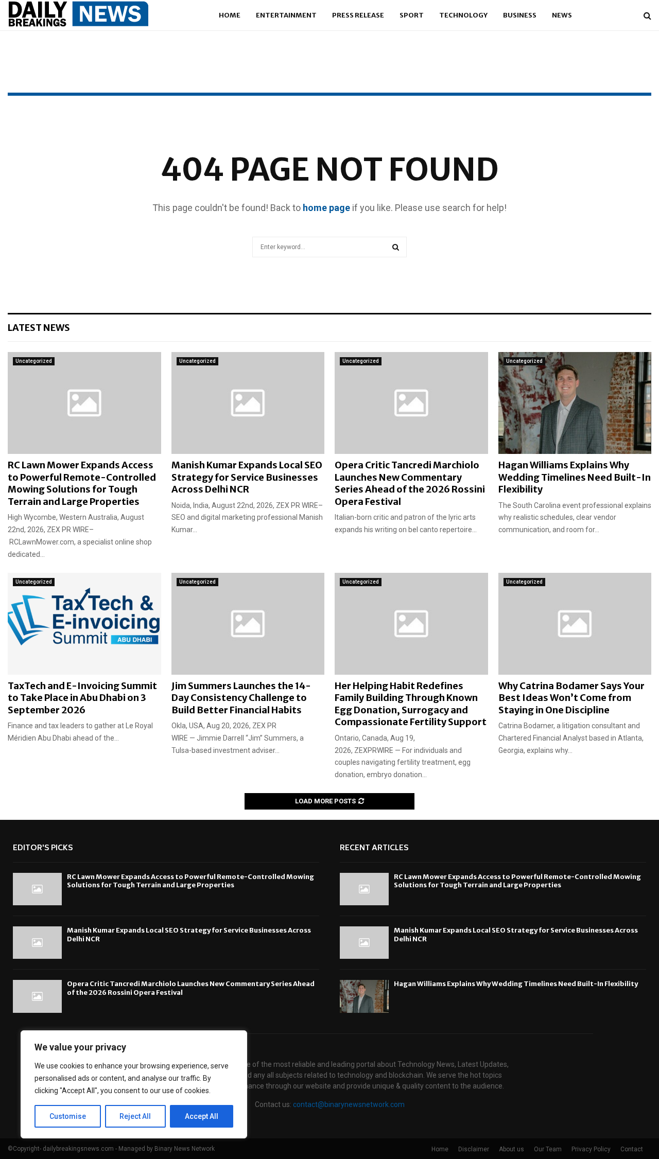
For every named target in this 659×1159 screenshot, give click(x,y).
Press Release (358, 15)
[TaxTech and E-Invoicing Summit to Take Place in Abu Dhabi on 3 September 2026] (84, 624)
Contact (631, 1149)
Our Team (548, 1149)
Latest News (39, 327)
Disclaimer (473, 1149)
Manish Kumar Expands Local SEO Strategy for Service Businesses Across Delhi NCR (246, 477)
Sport (412, 15)
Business (519, 15)
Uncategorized (33, 361)
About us (511, 1149)
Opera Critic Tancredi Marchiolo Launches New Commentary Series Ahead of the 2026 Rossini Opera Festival (410, 483)
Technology (463, 15)
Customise (67, 1116)
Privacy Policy (591, 1149)
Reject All (135, 1116)
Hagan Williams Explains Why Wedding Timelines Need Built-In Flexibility (574, 477)
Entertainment (286, 15)
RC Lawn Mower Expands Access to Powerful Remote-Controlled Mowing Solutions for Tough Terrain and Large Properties (82, 483)
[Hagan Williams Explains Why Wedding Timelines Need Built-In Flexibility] (575, 403)
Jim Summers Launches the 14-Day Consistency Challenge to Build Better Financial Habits (241, 698)
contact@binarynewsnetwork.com (349, 1104)
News (562, 15)
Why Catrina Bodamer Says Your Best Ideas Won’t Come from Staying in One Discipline (571, 698)
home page (326, 207)
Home (229, 15)
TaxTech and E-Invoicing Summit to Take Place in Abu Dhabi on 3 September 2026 (82, 698)
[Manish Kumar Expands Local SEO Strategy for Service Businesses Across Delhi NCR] (248, 403)
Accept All (201, 1116)
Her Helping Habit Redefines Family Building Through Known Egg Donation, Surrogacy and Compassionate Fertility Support (411, 704)
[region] (134, 1084)
